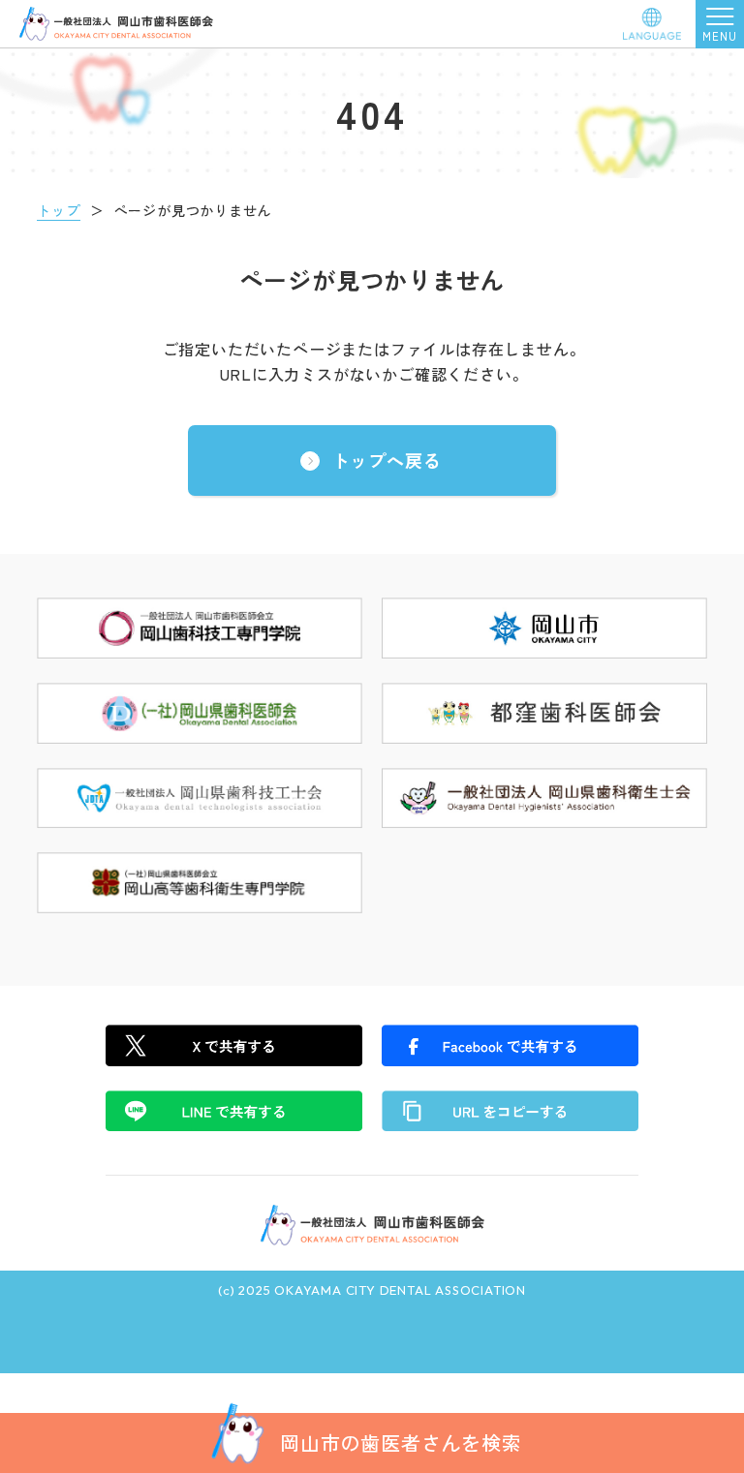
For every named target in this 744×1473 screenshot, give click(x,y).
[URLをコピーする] (510, 1110)
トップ (58, 210)
